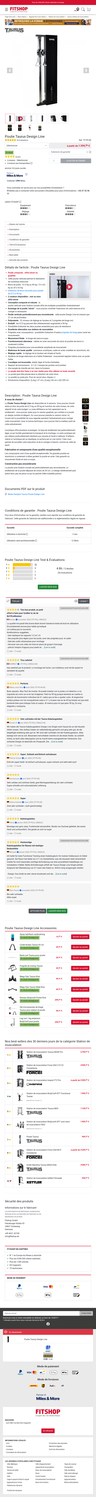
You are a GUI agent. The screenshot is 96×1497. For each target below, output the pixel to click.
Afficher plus (37, 911)
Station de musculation (56, 17)
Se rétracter (48, 1431)
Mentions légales (55, 1446)
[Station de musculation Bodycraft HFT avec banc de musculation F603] (20, 1125)
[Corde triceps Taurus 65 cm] (12, 947)
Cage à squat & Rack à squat (18, 1479)
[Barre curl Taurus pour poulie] (12, 957)
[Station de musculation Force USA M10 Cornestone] (20, 1153)
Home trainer (41, 1476)
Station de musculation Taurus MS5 (42, 1108)
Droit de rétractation (57, 1449)
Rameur (10, 1467)
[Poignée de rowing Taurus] (12, 968)
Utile (10, 651)
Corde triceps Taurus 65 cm (32, 945)
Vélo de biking (69, 1470)
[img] (26, 174)
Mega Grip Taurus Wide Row (32, 987)
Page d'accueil (10, 17)
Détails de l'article (17, 224)
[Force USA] (34, 1072)
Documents (14, 234)
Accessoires (14, 250)
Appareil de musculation (37, 17)
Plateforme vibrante (14, 1485)
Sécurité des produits (18, 260)
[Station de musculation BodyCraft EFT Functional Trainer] (20, 1097)
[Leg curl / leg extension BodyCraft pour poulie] (12, 1022)
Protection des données (58, 1443)
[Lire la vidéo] (69, 287)
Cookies (9, 1446)
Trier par (15, 601)
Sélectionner (11, 145)
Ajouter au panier (75, 161)
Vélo (8, 1476)
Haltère (9, 1473)
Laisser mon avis (48, 587)
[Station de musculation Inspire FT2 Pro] (20, 1083)
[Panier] (89, 9)
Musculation (22, 17)
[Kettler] (34, 1182)
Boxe (37, 1473)
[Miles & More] (48, 1397)
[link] (19, 1287)
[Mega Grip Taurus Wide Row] (12, 989)
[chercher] (83, 9)
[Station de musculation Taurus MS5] (20, 1111)
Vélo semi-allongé (71, 1473)
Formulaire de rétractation (16, 1452)
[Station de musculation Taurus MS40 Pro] (20, 1054)
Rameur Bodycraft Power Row (33, 997)
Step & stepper (70, 1476)
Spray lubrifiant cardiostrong (32, 934)
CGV (8, 1443)
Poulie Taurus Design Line (35, 1339)
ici (55, 377)
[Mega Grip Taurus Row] (12, 978)
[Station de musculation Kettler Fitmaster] (20, 1181)
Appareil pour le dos (14, 1482)
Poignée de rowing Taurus (31, 966)
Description (14, 229)
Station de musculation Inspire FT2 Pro (43, 1080)
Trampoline (68, 1467)
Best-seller (13, 255)
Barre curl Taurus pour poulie (32, 955)
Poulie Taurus (32, 1137)
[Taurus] (14, 30)
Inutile (18, 651)
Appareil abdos (70, 1479)
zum (18, 1423)
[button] (10, 118)
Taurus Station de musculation (78, 17)
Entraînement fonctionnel (45, 1479)
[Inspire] (34, 1085)
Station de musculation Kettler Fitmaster (44, 1178)
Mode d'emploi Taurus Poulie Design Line (26, 494)
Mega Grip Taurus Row (30, 976)
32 (36, 564)
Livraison (9, 1449)
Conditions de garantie (19, 239)
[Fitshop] (19, 9)
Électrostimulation (71, 1482)
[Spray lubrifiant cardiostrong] (12, 936)
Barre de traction (42, 1482)
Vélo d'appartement (43, 1464)
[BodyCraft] (34, 1101)
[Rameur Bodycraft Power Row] (12, 1000)
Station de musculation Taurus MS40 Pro (44, 1052)
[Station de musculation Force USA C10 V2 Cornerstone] (20, 1068)
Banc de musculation (44, 1470)
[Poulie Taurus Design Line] (13, 1339)
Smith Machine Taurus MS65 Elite (41, 1165)
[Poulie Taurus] (20, 1139)
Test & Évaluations (17, 245)
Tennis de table (12, 1470)
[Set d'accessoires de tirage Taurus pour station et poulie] (12, 1011)
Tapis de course (70, 1464)
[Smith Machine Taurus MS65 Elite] (20, 1167)
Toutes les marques (14, 1490)
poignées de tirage (69, 332)
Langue (83, 601)
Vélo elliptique (12, 1464)
